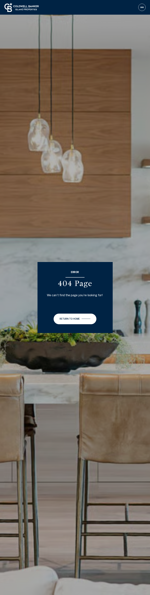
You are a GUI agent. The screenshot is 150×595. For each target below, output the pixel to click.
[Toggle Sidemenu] (142, 7)
